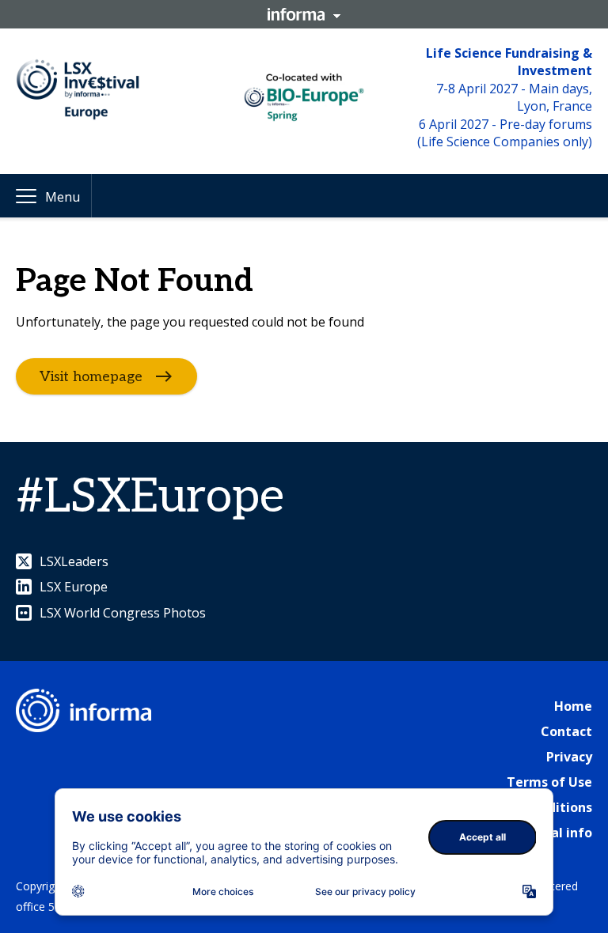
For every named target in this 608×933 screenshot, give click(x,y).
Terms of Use (549, 782)
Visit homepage (91, 376)
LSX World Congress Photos (123, 612)
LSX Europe (74, 586)
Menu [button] (62, 197)
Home (573, 706)
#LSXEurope (150, 497)
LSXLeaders (74, 561)
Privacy (569, 756)
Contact (566, 731)
